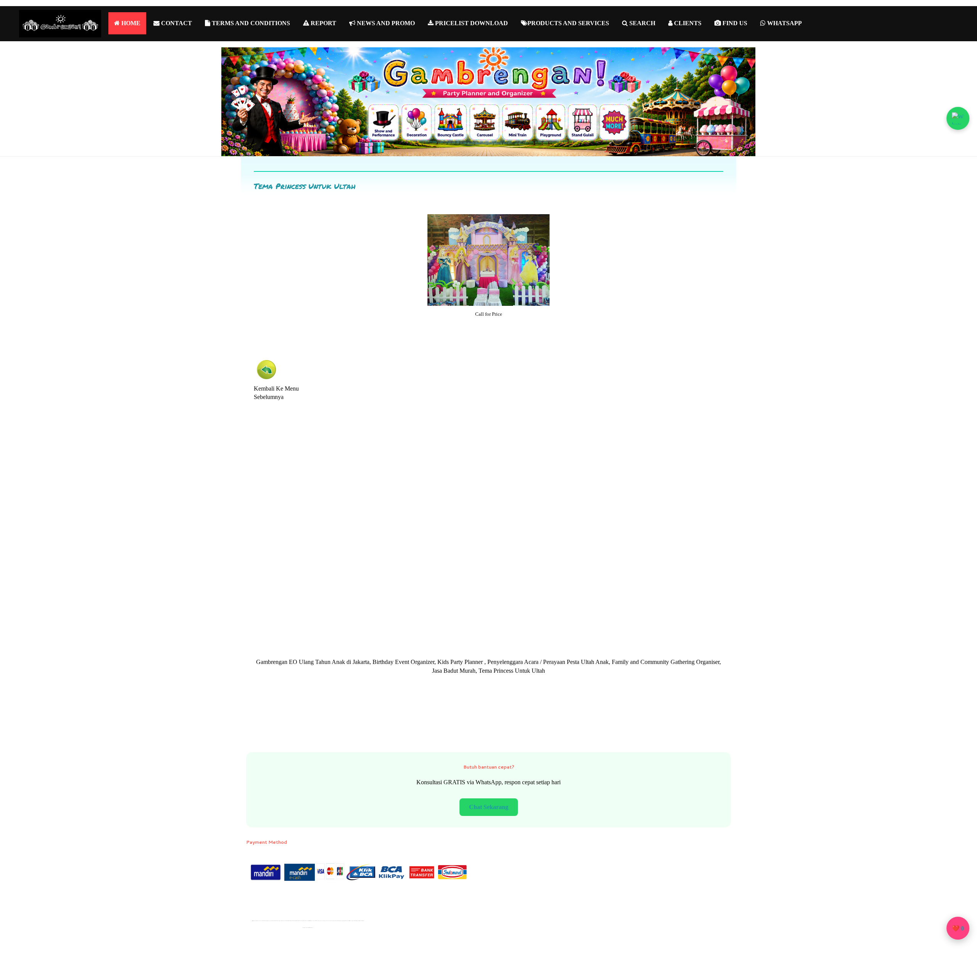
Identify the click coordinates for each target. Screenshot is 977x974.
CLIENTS (686, 23)
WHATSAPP (784, 23)
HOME (130, 23)
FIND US (734, 23)
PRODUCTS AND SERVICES (568, 23)
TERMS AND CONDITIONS (250, 23)
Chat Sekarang (488, 807)
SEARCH (641, 23)
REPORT (322, 23)
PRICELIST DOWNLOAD (471, 23)
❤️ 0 (958, 928)
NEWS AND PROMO (385, 23)
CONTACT (176, 23)
